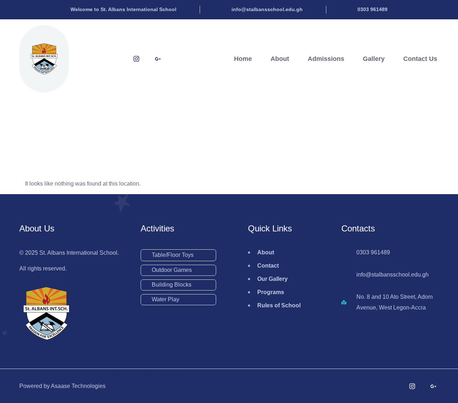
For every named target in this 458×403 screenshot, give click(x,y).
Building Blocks (171, 285)
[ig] (136, 58)
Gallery (374, 58)
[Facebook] (114, 58)
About (280, 58)
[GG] (157, 58)
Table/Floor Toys (173, 255)
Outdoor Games (172, 270)
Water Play (165, 299)
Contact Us (420, 58)
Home (243, 58)
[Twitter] (93, 58)
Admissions (326, 58)
